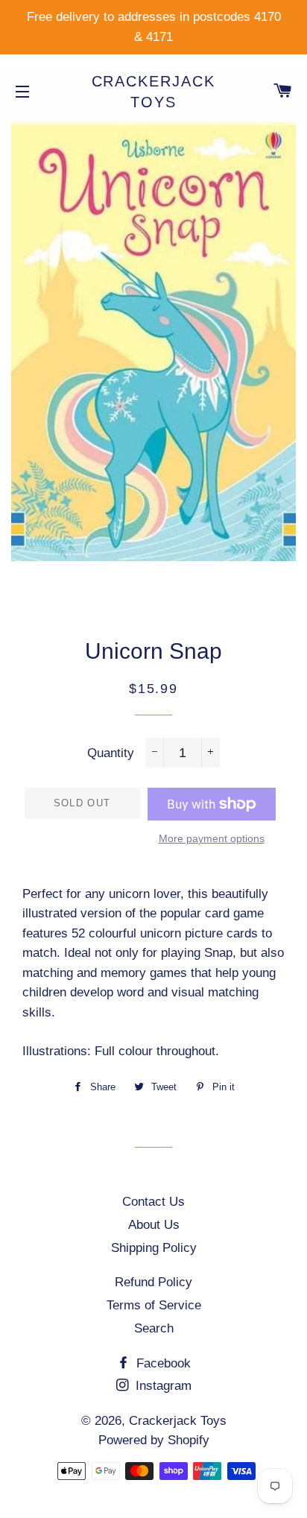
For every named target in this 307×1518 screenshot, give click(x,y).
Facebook (162, 1363)
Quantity (110, 753)
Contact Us (153, 1202)
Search (154, 1328)
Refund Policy (153, 1282)
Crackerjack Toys (154, 91)
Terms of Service (154, 1305)
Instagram (162, 1386)
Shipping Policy (154, 1248)
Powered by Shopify (153, 1440)
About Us (154, 1225)
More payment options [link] (212, 838)
